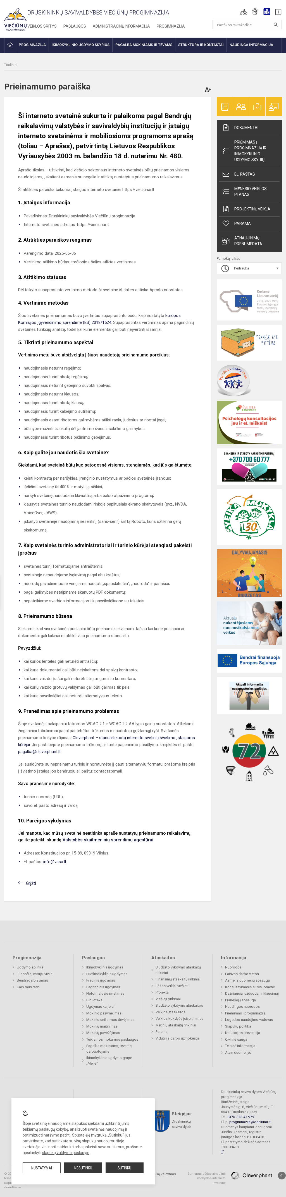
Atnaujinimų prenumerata (248, 241)
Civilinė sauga (236, 1039)
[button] (243, 11)
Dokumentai (246, 127)
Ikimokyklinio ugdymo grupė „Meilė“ (109, 1060)
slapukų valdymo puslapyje (65, 1152)
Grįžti (31, 883)
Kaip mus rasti (28, 987)
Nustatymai (41, 1168)
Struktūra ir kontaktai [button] (201, 45)
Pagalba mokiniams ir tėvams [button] (143, 45)
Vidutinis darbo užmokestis (178, 1038)
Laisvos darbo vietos (242, 974)
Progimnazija (171, 26)
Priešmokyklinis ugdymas (106, 974)
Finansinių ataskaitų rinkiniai (178, 979)
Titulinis (10, 65)
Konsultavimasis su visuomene (250, 987)
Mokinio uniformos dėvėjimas (110, 1020)
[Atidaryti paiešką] (276, 24)
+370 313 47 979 (240, 1117)
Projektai (163, 992)
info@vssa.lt (54, 861)
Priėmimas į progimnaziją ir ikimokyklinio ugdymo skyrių (250, 151)
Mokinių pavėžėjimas (103, 1033)
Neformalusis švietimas (105, 993)
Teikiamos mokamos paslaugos (112, 1039)
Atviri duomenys (238, 1052)
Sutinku (124, 1168)
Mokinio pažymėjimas (103, 1013)
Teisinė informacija (240, 1046)
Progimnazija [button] (32, 45)
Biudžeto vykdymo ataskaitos (179, 1005)
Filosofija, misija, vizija (35, 974)
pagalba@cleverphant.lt (39, 751)
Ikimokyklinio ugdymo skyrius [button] (80, 45)
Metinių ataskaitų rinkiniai (176, 1025)
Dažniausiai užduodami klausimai (252, 993)
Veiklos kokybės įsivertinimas (179, 1018)
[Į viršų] (282, 1175)
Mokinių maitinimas (102, 1026)
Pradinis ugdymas (100, 980)
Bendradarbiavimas (32, 980)
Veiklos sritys (42, 26)
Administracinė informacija (121, 26)
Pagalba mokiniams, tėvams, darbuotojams (109, 1048)
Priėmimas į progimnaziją (245, 1013)
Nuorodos (233, 967)
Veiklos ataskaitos (170, 1012)
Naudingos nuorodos (242, 1006)
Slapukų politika (238, 1026)
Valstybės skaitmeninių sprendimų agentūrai (108, 839)
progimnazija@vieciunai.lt (250, 1122)
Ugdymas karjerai (100, 1006)
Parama (242, 223)
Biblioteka (94, 1000)
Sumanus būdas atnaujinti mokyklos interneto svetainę (206, 1178)
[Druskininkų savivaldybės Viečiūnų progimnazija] (15, 17)
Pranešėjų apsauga (240, 1000)
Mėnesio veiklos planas (250, 191)
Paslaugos (74, 26)
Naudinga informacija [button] (251, 45)
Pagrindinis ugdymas (103, 987)
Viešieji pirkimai (168, 999)
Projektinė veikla (252, 209)
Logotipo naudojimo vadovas (249, 1020)
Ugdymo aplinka (30, 967)
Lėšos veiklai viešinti (172, 986)
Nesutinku (83, 1168)
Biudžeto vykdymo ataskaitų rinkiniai (178, 970)
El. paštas (244, 174)
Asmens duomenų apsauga (247, 980)
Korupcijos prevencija (242, 1033)
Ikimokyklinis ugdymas (104, 967)
